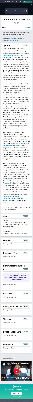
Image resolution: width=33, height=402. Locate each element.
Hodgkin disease (12, 181)
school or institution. (24, 400)
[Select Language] (17, 1)
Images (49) (28, 27)
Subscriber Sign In (27, 1)
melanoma (6, 198)
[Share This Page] (13, 1)
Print (5, 27)
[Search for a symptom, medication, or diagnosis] (31, 5)
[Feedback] (21, 1)
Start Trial (16, 393)
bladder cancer (15, 198)
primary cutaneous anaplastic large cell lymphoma (16, 55)
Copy (26, 45)
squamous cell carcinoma (11, 196)
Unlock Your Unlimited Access (16, 390)
